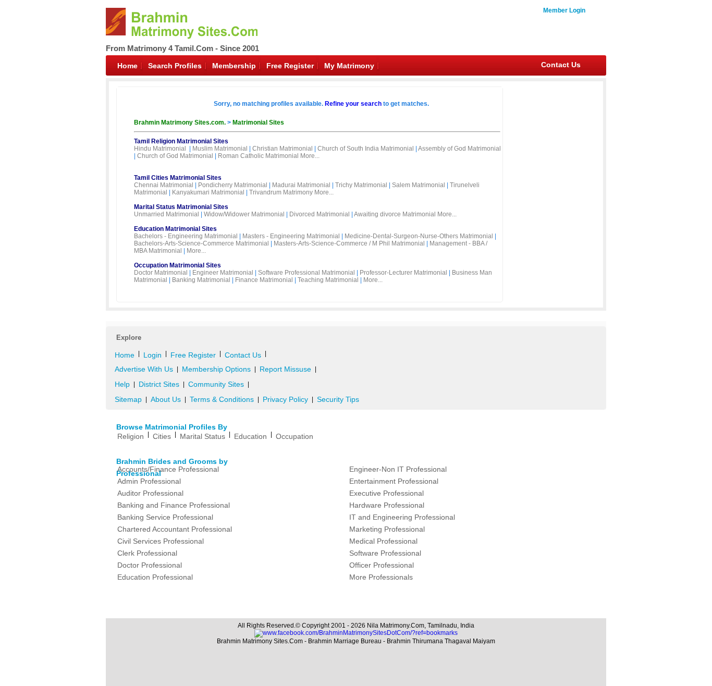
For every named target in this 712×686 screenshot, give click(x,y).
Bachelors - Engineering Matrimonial (186, 236)
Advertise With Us (144, 369)
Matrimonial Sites (258, 122)
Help (122, 384)
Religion (130, 436)
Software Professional (385, 553)
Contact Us (561, 64)
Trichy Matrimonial (361, 185)
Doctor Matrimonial (161, 272)
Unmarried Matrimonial (166, 214)
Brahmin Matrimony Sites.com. (180, 122)
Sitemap (128, 399)
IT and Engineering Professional (402, 517)
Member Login (564, 10)
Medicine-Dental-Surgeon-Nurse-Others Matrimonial (419, 236)
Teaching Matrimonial (328, 280)
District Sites (159, 384)
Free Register (290, 66)
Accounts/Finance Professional (168, 469)
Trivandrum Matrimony (281, 192)
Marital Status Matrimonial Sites (181, 207)
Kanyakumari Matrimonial (208, 192)
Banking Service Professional (165, 517)
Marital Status (202, 436)
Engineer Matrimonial (222, 272)
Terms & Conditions (222, 399)
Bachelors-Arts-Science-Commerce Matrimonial (201, 243)
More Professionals (381, 577)
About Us (166, 399)
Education (250, 436)
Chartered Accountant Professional (174, 529)
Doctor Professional (149, 565)
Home (127, 66)
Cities (162, 436)
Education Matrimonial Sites (175, 228)
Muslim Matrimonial (220, 148)
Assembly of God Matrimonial (459, 148)
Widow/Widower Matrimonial (244, 214)
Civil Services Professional (160, 541)
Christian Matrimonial (282, 148)
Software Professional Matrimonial (306, 272)
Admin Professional (149, 481)
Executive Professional (386, 493)
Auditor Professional (150, 493)
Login (152, 355)
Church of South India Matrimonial (365, 148)
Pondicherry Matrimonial (232, 185)
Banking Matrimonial (201, 280)
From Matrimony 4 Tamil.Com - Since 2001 (182, 48)
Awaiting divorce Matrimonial (395, 214)
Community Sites (216, 384)
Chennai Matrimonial (163, 185)
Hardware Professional (386, 505)
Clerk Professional (147, 553)
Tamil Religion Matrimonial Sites (181, 141)
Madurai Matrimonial (301, 185)
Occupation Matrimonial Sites (177, 265)
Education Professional (155, 577)
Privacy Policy (285, 399)
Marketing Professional (387, 529)
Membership (234, 66)
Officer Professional (381, 565)
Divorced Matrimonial (319, 214)
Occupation (294, 436)
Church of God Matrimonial (175, 156)
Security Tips (338, 399)
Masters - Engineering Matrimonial (291, 236)
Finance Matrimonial (264, 280)
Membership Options (216, 369)
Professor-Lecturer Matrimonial (403, 272)
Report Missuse (285, 369)
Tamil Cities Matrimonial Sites (178, 177)
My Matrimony (349, 66)
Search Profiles (175, 66)
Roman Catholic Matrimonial (258, 156)
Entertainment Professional (393, 481)
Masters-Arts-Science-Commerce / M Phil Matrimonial (349, 243)
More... (310, 156)
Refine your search (353, 103)
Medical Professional (383, 541)
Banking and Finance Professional (173, 505)
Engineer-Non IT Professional (398, 469)
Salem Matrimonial (418, 185)
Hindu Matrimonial (160, 148)
